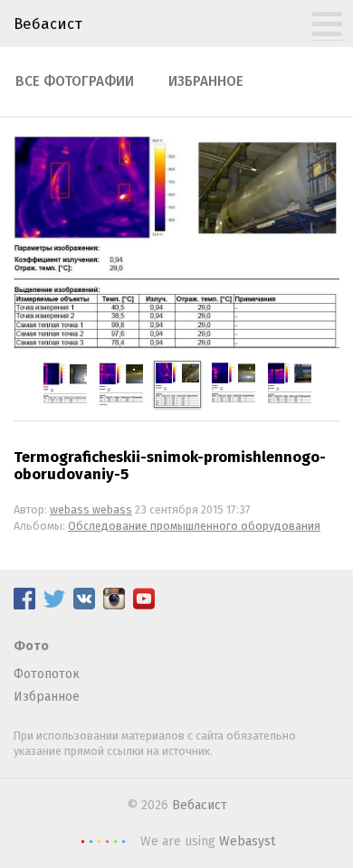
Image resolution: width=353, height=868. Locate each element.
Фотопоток (47, 674)
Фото (31, 646)
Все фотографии (74, 81)
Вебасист (48, 23)
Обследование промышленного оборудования (194, 526)
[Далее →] (176, 345)
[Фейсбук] (24, 605)
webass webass (91, 509)
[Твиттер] (54, 605)
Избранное (205, 81)
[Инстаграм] (114, 605)
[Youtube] (144, 605)
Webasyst (247, 841)
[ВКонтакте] (84, 605)
